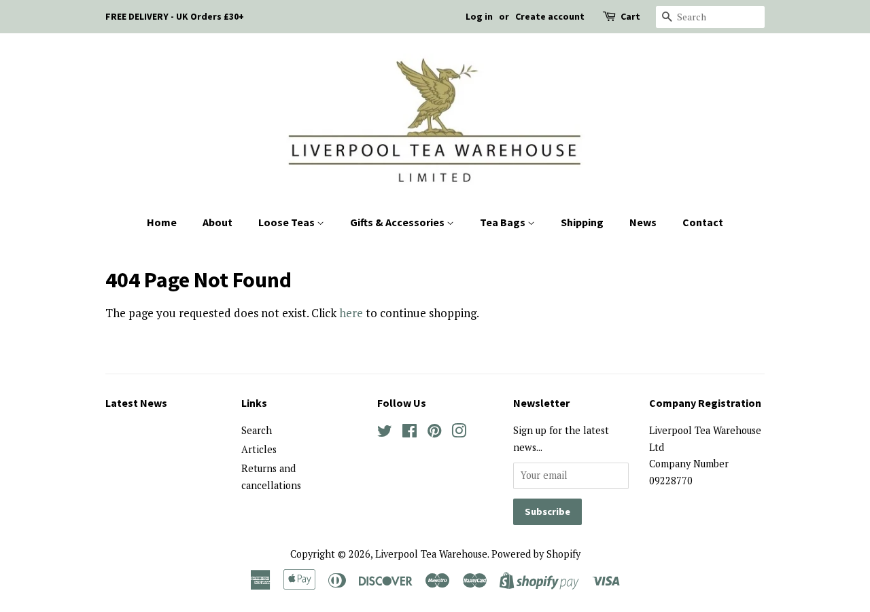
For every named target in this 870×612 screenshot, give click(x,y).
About (217, 222)
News (643, 222)
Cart (630, 16)
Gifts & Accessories (398, 222)
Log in (479, 16)
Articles (259, 449)
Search (256, 430)
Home (162, 222)
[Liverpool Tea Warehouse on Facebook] (409, 433)
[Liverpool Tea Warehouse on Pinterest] (434, 433)
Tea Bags (503, 222)
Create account (550, 16)
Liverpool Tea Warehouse (431, 553)
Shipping (582, 222)
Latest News (136, 403)
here (351, 313)
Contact (702, 222)
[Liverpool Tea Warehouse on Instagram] (458, 433)
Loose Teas (287, 222)
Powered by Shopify (535, 553)
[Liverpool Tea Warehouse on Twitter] (384, 433)
